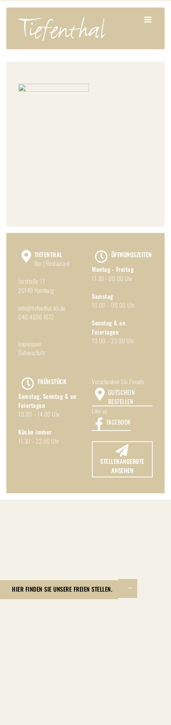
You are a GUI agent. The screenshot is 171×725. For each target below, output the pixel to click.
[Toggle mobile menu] (148, 19)
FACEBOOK (119, 421)
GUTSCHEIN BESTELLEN (121, 397)
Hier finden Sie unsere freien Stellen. (62, 589)
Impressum (29, 343)
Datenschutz (31, 352)
